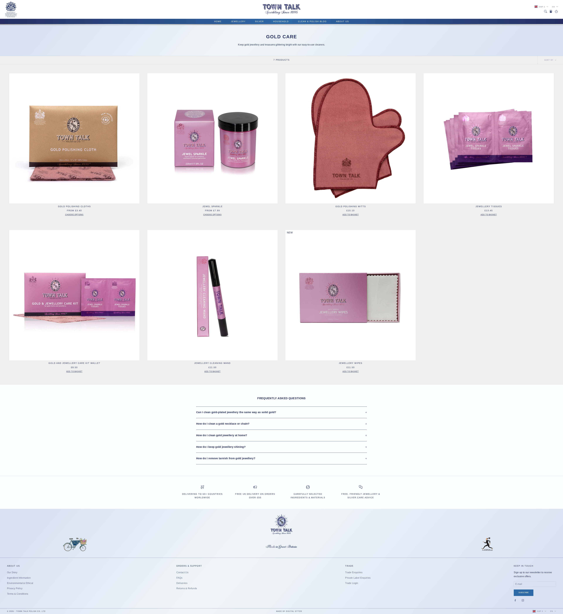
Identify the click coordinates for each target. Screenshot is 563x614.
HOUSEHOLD (281, 21)
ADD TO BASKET (350, 214)
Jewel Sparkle (212, 206)
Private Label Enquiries (357, 578)
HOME (218, 21)
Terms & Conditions (17, 594)
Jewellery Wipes (350, 363)
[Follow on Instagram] (522, 600)
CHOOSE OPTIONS (74, 214)
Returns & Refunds (186, 588)
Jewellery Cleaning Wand (212, 363)
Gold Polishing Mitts (350, 206)
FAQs (179, 578)
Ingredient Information (19, 578)
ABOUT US (342, 21)
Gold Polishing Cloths (74, 206)
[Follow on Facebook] (515, 600)
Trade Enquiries (353, 572)
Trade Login (351, 583)
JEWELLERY (238, 21)
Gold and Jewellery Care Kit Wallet (74, 363)
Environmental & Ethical (20, 583)
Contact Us (182, 572)
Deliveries (181, 583)
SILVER (259, 21)
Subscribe (523, 593)
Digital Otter (294, 611)
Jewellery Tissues (489, 206)
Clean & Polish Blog (312, 21)
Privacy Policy (14, 588)
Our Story (12, 572)
